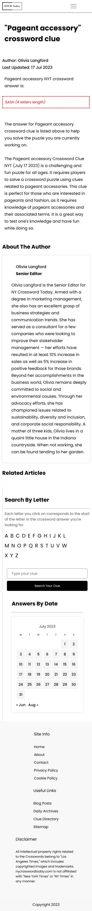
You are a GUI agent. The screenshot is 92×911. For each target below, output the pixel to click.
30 (73, 684)
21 (56, 674)
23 (74, 674)
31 (20, 694)
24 (21, 684)
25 (29, 684)
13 (47, 664)
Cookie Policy (45, 778)
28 (56, 684)
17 (21, 674)
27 (47, 684)
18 (29, 674)
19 (38, 674)
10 (21, 664)
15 (65, 664)
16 (73, 664)
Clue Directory (46, 819)
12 (38, 664)
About (39, 754)
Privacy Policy (46, 770)
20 (47, 674)
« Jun (20, 704)
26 (38, 684)
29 (65, 684)
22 (65, 674)
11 (29, 664)
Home (39, 746)
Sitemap (40, 826)
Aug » (33, 704)
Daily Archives (45, 811)
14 (56, 664)
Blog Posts (42, 803)
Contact (41, 762)
